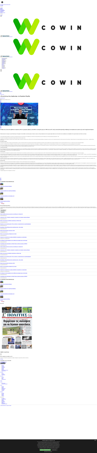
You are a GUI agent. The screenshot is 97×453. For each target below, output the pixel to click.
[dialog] (48, 446)
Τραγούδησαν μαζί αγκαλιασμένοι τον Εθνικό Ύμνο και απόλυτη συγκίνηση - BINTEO (13, 243)
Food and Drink (4, 379)
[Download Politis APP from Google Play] (4, 363)
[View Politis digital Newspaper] (48, 328)
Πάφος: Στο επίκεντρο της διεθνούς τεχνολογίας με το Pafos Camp (10, 220)
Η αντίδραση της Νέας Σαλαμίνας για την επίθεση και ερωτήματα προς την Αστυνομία (13, 240)
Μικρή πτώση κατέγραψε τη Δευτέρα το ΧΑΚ (7, 230)
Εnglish (1, 15)
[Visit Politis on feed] (6, 362)
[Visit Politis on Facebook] (0, 362)
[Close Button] (0, 353)
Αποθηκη (3, 395)
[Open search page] (0, 92)
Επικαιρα (3, 393)
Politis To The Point (2, 12)
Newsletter (3, 398)
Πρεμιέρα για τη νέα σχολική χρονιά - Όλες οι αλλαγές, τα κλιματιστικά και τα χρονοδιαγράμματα (15, 256)
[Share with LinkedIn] (0, 102)
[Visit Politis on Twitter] (1, 362)
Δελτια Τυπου (3, 383)
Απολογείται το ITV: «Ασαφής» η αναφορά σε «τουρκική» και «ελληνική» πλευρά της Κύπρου (15, 217)
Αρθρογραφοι (3, 374)
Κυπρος (3, 365)
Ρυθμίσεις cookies (51, 448)
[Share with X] (0, 101)
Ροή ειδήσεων (3, 210)
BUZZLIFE (3, 63)
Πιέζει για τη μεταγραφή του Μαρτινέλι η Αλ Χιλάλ (8, 233)
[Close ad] (1, 354)
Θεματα (3, 394)
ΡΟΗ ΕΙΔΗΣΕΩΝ (2, 10)
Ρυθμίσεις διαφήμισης (49, 447)
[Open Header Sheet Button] (1, 16)
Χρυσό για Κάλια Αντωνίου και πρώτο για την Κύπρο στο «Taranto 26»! (11, 246)
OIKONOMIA (3, 61)
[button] (48, 451)
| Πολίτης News (2, 94)
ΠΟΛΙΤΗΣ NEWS (4, 58)
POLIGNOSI (2, 11)
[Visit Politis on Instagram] (2, 362)
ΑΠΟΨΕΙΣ (3, 62)
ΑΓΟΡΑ (3, 65)
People (2, 378)
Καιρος (3, 402)
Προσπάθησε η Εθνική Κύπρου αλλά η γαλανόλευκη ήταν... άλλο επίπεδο (11, 227)
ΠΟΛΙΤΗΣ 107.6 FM (4, 403)
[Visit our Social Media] (0, 5)
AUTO (3, 64)
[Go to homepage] (5, 36)
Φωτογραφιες (3, 401)
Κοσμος (3, 369)
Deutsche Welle (4, 370)
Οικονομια (3, 366)
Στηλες (2, 373)
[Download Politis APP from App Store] (1, 363)
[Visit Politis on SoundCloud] (5, 362)
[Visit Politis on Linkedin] (3, 362)
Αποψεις (3, 390)
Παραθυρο (1, 391)
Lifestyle (3, 377)
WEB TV (3, 400)
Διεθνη (2, 387)
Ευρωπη (3, 368)
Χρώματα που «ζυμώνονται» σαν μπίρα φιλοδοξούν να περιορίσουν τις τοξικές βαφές (13, 237)
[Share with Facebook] (0, 100)
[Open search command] (1, 69)
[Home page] (0, 93)
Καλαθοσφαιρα (3, 388)
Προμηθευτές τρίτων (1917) (48, 444)
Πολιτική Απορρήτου (55, 448)
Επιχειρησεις (3, 367)
